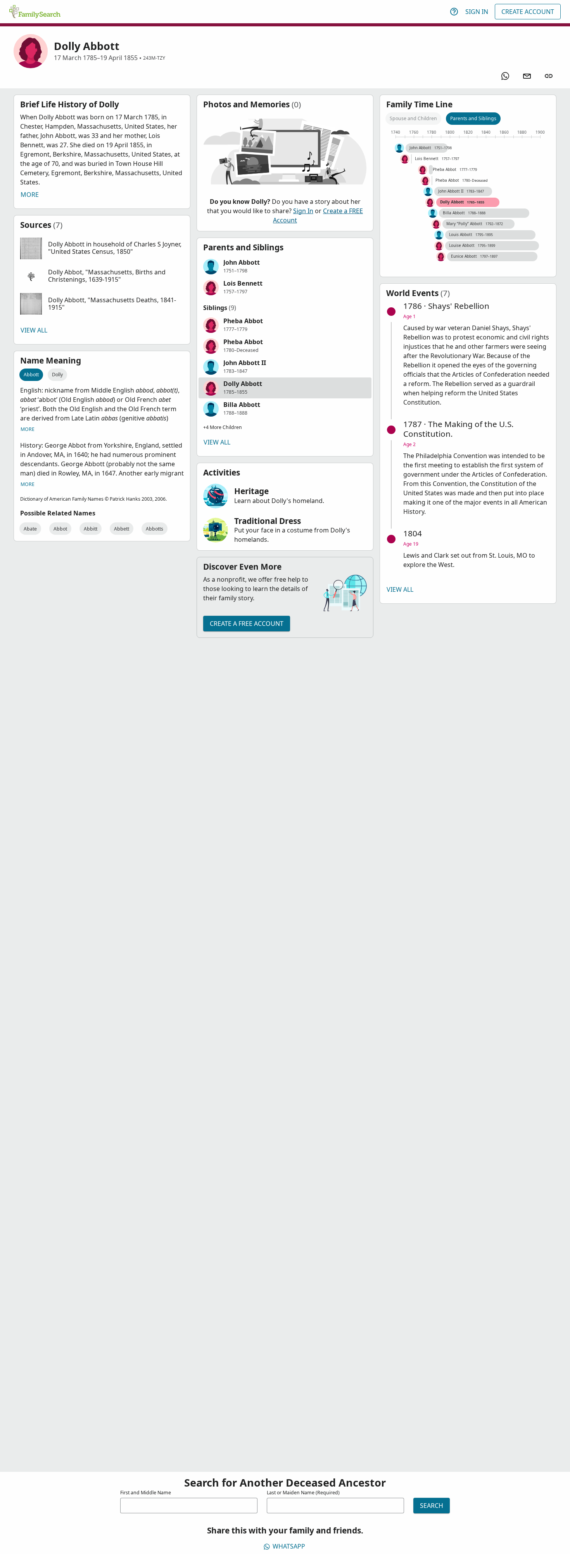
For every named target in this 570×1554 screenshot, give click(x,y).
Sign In (476, 11)
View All (34, 330)
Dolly (57, 374)
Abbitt (90, 528)
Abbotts (154, 528)
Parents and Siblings (473, 118)
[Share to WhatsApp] (505, 76)
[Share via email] (527, 76)
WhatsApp (289, 1546)
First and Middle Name (145, 1492)
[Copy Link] (548, 76)
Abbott (31, 374)
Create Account (527, 11)
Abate (30, 528)
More (30, 194)
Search (431, 1505)
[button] (102, 248)
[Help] (454, 11)
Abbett (121, 528)
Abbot (60, 528)
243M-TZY (154, 58)
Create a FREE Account (246, 623)
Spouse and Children (413, 118)
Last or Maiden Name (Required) (303, 1492)
